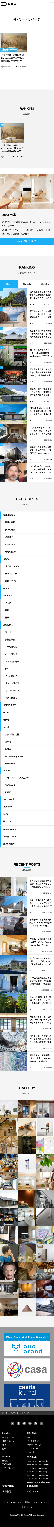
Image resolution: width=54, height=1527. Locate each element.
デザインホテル (12, 573)
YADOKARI (10, 785)
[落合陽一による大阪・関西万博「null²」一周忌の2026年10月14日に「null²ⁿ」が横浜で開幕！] (13, 925)
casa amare (32, 1464)
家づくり (7, 821)
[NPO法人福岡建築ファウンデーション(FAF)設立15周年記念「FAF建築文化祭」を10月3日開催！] (13, 983)
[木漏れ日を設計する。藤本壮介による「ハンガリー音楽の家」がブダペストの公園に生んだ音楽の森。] (13, 1003)
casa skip (43, 1471)
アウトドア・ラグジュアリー (18, 778)
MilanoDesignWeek (9, 49)
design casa (9, 836)
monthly (45, 284)
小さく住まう (11, 698)
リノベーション (12, 566)
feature (6, 770)
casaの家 (32, 1456)
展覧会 (8, 749)
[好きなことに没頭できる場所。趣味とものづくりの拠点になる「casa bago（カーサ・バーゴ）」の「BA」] (13, 886)
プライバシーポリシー (42, 1502)
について (27, 241)
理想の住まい (11, 551)
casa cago (43, 1475)
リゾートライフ (12, 683)
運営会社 (27, 1502)
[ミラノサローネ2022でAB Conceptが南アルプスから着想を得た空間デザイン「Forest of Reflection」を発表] (13, 42)
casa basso (32, 1471)
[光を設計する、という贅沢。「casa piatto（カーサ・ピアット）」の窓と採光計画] (13, 1022)
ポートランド (11, 654)
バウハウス (10, 544)
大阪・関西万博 (12, 734)
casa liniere (32, 1468)
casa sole (43, 1461)
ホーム (5, 1502)
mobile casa (44, 1482)
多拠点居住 (10, 639)
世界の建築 (10, 522)
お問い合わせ (27, 1507)
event (6, 727)
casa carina (44, 1464)
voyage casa (9, 829)
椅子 (7, 617)
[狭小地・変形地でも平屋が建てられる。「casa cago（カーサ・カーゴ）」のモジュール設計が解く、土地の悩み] (13, 945)
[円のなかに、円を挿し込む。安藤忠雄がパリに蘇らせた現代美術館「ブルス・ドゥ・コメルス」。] (13, 1042)
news (5, 814)
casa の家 (9, 215)
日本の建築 (10, 529)
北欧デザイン (11, 581)
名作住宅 (9, 537)
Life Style (8, 625)
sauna (6, 588)
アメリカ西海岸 (12, 661)
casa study (9, 844)
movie (6, 720)
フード (8, 632)
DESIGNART (11, 763)
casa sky (31, 1475)
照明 (7, 610)
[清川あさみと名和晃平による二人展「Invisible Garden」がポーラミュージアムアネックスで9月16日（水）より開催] (13, 1061)
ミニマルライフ (12, 690)
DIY (6, 669)
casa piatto (32, 1478)
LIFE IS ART (9, 705)
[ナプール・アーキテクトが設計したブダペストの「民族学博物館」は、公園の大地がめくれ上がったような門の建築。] (13, 964)
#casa (26, 1515)
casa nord (43, 1468)
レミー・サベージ (28, 19)
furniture (7, 595)
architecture (9, 515)
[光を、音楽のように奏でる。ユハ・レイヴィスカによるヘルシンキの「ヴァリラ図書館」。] (13, 906)
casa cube (31, 1461)
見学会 (8, 742)
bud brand (8, 799)
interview (7, 806)
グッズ (8, 603)
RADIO (8, 792)
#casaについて (16, 1502)
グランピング (11, 676)
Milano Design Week (15, 756)
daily (9, 284)
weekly (27, 284)
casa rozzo (44, 1478)
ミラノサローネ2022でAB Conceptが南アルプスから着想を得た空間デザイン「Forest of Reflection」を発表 (13, 58)
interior (6, 559)
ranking (27, 111)
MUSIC (6, 712)
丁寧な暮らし (11, 647)
